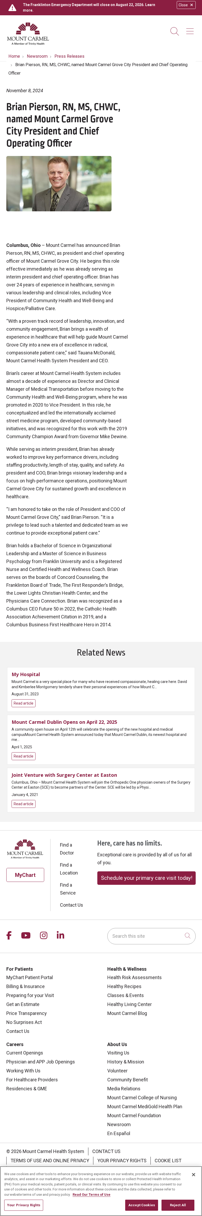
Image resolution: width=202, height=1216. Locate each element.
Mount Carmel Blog (127, 1013)
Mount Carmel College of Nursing (142, 1097)
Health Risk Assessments (134, 977)
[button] (191, 29)
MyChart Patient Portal (29, 977)
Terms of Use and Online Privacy (50, 1160)
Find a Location (69, 869)
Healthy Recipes (124, 986)
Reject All (178, 1205)
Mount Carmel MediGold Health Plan (144, 1106)
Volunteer (117, 1070)
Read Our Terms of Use (91, 1195)
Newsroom (119, 1124)
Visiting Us (118, 1053)
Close (183, 5)
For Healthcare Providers (32, 1079)
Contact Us (71, 905)
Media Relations (123, 1088)
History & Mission (125, 1061)
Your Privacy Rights (122, 1160)
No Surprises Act (24, 1022)
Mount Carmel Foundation (134, 1115)
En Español (118, 1133)
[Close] (193, 1174)
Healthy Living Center (129, 1004)
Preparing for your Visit (30, 995)
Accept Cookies (141, 1205)
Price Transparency (26, 1013)
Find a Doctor (67, 849)
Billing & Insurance (25, 986)
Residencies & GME (26, 1088)
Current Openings (24, 1053)
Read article (101, 689)
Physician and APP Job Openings (40, 1061)
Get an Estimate (22, 1004)
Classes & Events (125, 995)
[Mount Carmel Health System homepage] (28, 44)
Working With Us (23, 1070)
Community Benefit (127, 1079)
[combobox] (151, 936)
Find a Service (68, 889)
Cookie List (168, 1160)
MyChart (25, 875)
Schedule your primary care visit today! (146, 878)
